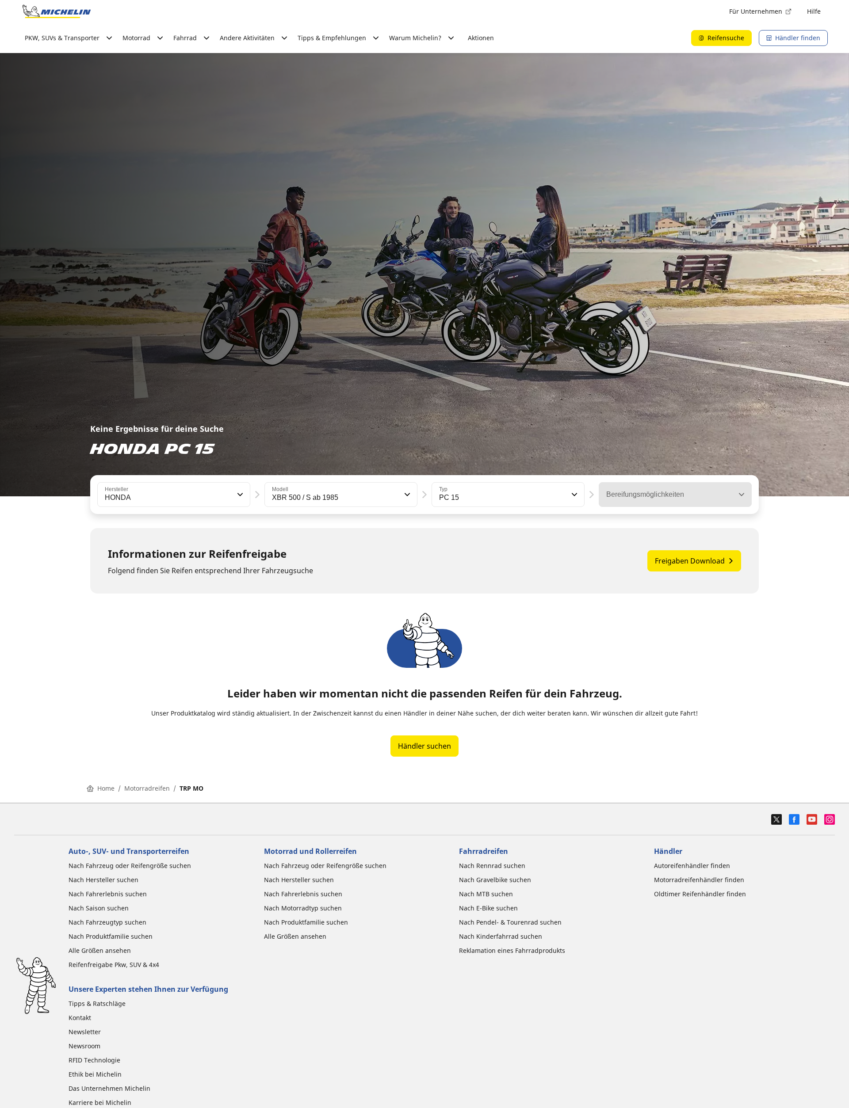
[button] (239, 494)
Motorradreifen (147, 788)
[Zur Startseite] (56, 11)
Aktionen (481, 38)
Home (106, 788)
